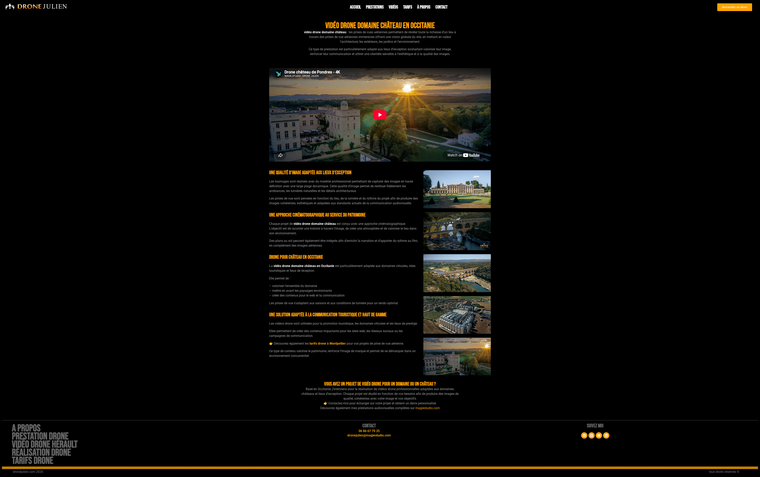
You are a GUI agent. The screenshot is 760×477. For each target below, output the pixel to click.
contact (441, 7)
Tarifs (407, 7)
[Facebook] (584, 435)
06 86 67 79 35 (369, 431)
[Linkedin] (606, 435)
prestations (375, 7)
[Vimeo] (591, 435)
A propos (26, 428)
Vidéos (393, 7)
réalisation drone (41, 453)
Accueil (355, 7)
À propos (423, 7)
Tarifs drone (32, 461)
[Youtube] (599, 435)
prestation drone (40, 436)
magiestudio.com (427, 408)
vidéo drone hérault (45, 444)
